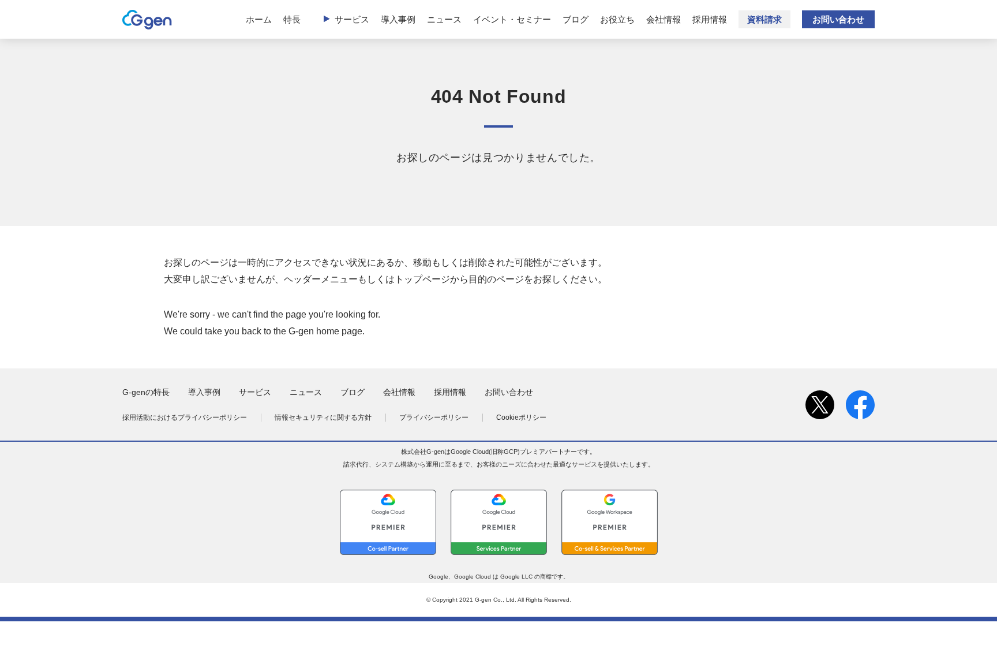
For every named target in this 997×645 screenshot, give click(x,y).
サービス (352, 19)
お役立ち (617, 19)
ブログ (576, 19)
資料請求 (764, 19)
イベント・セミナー (512, 19)
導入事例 (398, 19)
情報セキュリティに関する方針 (323, 417)
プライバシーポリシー (433, 417)
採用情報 (709, 19)
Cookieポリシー (521, 417)
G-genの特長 (146, 392)
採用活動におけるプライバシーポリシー (184, 417)
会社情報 (663, 19)
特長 (292, 19)
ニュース (444, 19)
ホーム (259, 19)
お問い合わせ (838, 19)
